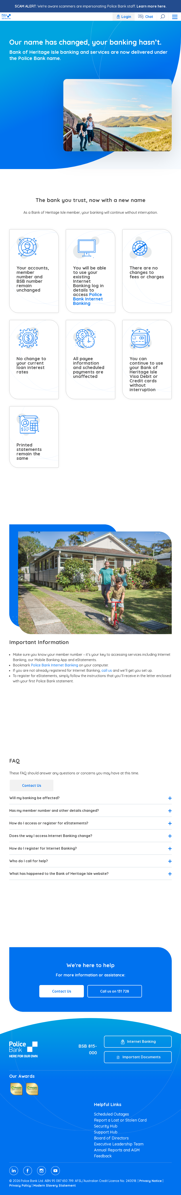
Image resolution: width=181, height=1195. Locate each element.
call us (107, 670)
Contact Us (31, 785)
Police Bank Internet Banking (88, 299)
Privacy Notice (150, 1181)
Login (126, 16)
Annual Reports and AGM (117, 1150)
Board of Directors (111, 1138)
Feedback (103, 1155)
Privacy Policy (20, 1185)
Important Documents (141, 1057)
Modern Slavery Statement (54, 1185)
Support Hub (105, 1132)
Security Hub (105, 1126)
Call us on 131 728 (114, 991)
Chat (149, 16)
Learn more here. (151, 6)
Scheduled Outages (111, 1114)
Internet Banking (141, 1041)
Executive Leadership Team (118, 1144)
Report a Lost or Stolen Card (120, 1120)
